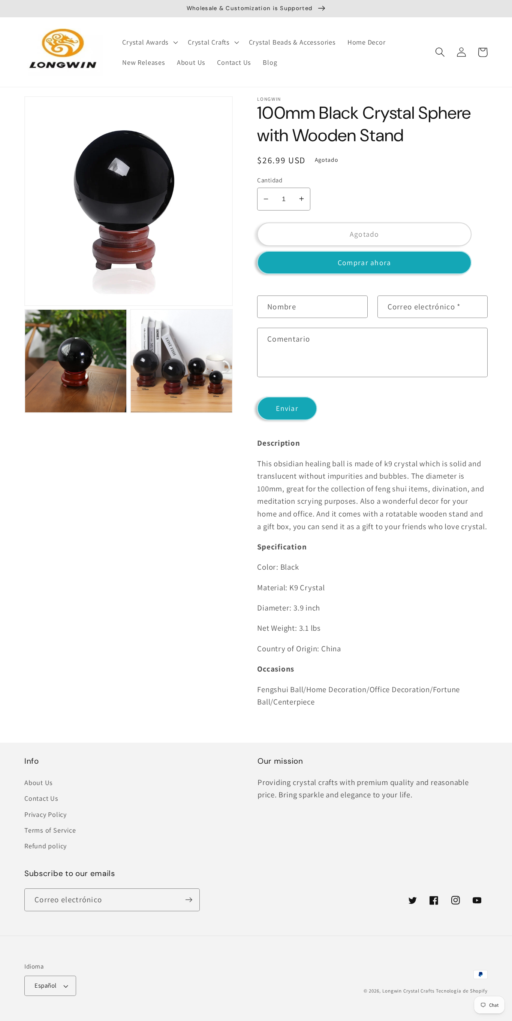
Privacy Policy (45, 814)
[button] (149, 42)
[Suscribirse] (188, 899)
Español (45, 985)
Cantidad (269, 180)
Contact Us (41, 798)
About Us (38, 782)
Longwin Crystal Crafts (408, 991)
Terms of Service (50, 829)
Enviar (287, 408)
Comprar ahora (364, 262)
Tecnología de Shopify (462, 991)
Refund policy (45, 845)
